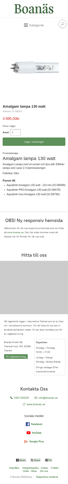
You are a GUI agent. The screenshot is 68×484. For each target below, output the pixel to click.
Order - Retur (30, 471)
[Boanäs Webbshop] (34, 9)
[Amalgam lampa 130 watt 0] (34, 67)
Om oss (44, 471)
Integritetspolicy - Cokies (35, 467)
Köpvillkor (14, 467)
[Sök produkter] (63, 24)
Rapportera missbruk (47, 477)
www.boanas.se (15, 232)
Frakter (55, 467)
